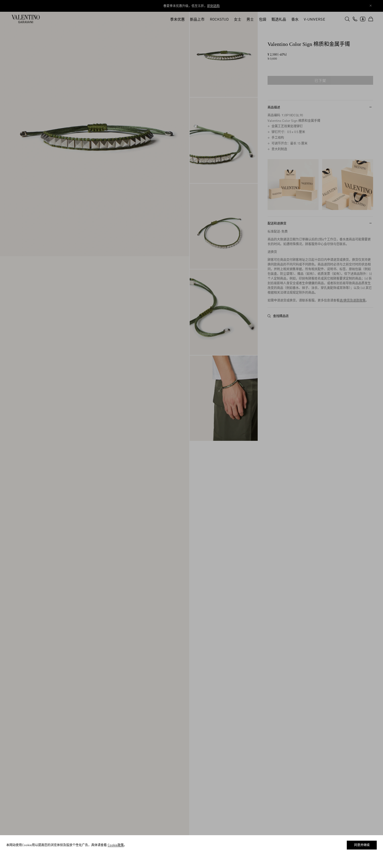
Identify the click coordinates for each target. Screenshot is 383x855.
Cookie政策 (116, 845)
